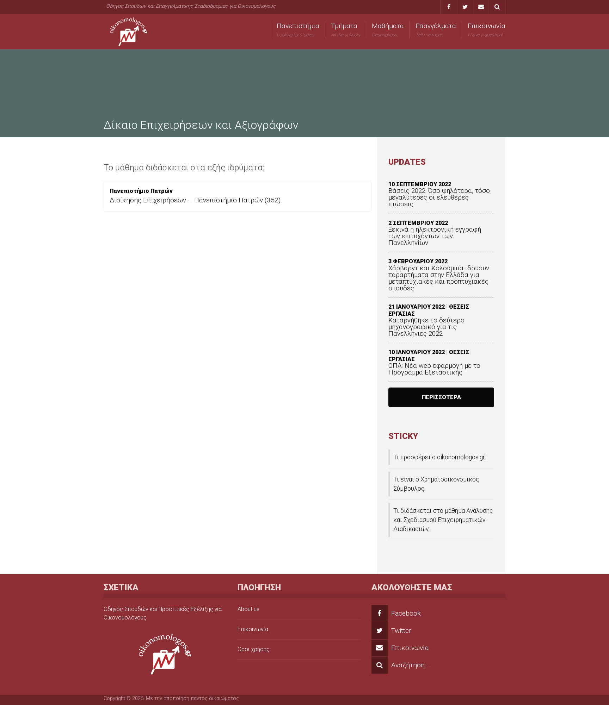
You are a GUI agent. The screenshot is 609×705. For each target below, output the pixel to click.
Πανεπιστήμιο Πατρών (141, 191)
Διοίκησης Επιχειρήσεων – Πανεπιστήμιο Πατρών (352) (195, 200)
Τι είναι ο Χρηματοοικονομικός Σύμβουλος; (436, 484)
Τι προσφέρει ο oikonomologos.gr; (439, 457)
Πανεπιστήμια (298, 29)
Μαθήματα (388, 29)
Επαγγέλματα (436, 29)
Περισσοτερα (441, 397)
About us (248, 609)
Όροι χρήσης (254, 649)
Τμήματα (345, 29)
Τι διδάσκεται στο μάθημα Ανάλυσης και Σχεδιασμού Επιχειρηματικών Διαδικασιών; (443, 520)
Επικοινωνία (486, 29)
